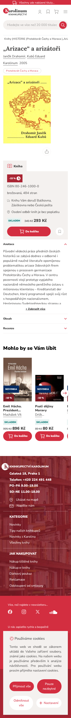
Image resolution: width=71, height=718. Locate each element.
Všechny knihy (19, 542)
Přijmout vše (22, 686)
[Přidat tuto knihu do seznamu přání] (59, 231)
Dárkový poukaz (20, 573)
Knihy (7, 39)
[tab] (15, 166)
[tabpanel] (35, 205)
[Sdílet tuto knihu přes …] (47, 152)
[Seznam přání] (48, 11)
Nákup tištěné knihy (23, 561)
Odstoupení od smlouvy (26, 586)
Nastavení (51, 703)
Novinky (15, 524)
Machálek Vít (12, 414)
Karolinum (10, 63)
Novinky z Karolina (22, 536)
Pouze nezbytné (49, 686)
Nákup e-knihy (19, 568)
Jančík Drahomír (14, 56)
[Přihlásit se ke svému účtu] (40, 11)
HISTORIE (19, 39)
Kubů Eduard (36, 56)
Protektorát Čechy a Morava (44, 39)
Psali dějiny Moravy (44, 408)
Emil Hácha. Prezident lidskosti (12, 408)
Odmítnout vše (21, 703)
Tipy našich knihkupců (24, 531)
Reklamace (17, 579)
